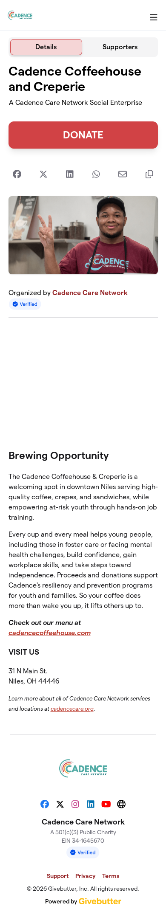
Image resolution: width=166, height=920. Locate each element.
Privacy (85, 875)
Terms (110, 875)
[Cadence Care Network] (20, 15)
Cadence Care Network (90, 292)
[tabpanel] (83, 392)
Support (58, 875)
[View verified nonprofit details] (25, 304)
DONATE (83, 135)
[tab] (46, 47)
